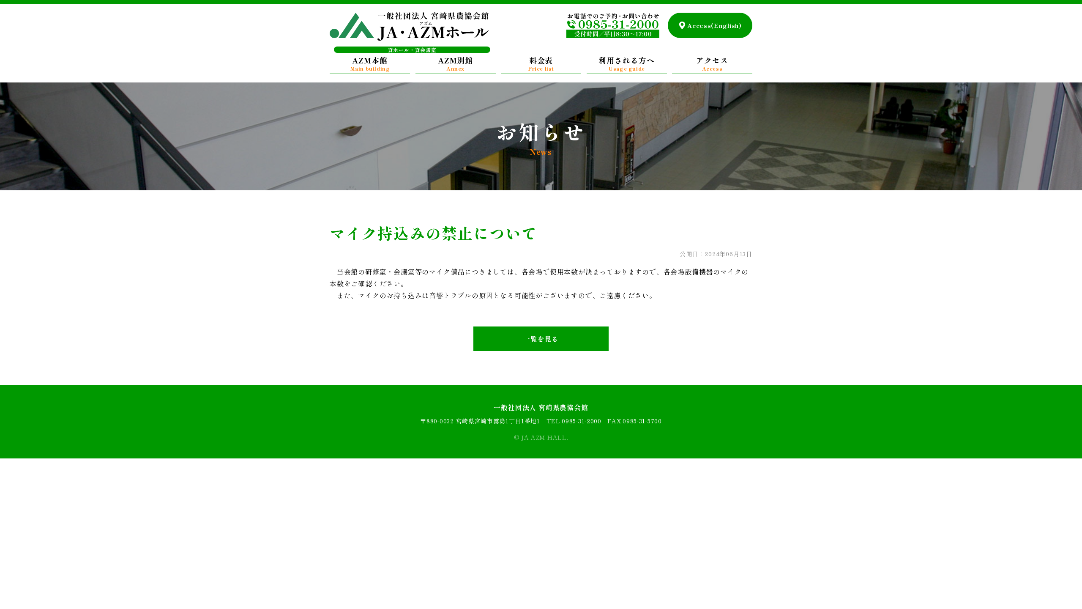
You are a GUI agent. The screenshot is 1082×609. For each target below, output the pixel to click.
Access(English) (714, 25)
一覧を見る (541, 339)
